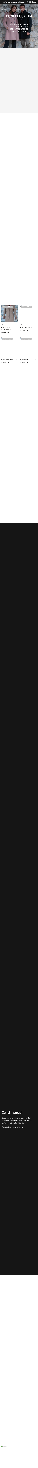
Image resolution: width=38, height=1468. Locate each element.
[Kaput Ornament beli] (9, 345)
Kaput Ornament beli (7, 360)
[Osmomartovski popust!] (19, 1456)
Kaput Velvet (24, 360)
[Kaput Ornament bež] (28, 313)
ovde (31, 67)
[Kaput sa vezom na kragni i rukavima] (9, 313)
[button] (19, 374)
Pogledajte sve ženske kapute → (13, 1127)
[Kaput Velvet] (28, 345)
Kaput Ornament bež (26, 327)
